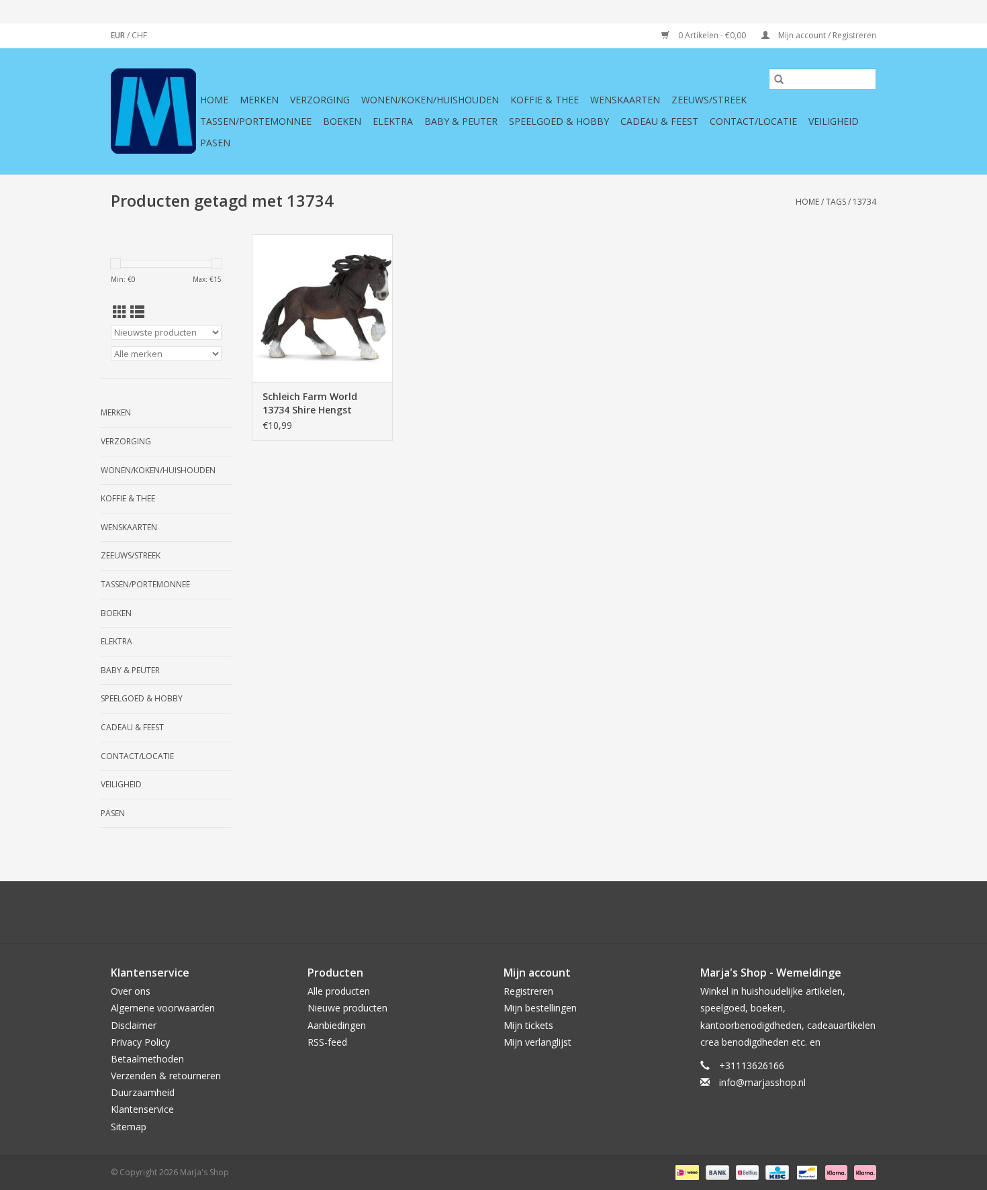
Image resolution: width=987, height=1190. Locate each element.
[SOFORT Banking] (834, 1171)
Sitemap (128, 1126)
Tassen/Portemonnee (256, 121)
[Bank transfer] (716, 1171)
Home (214, 99)
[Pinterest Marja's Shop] (493, 912)
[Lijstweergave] (137, 312)
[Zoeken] (779, 79)
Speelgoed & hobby (559, 121)
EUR (119, 35)
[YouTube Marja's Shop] (517, 912)
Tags (836, 201)
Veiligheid (833, 121)
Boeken (342, 121)
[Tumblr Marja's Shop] (542, 912)
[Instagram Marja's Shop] (566, 912)
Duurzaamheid (143, 1092)
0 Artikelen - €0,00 (712, 35)
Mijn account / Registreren (826, 35)
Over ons (130, 991)
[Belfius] (746, 1171)
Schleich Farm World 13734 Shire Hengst (310, 403)
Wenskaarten (625, 99)
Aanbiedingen (337, 1025)
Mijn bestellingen (540, 1007)
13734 (864, 201)
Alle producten (339, 991)
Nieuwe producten (347, 1007)
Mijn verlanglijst (537, 1042)
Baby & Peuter (461, 121)
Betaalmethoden (147, 1058)
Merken (259, 99)
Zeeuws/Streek (709, 99)
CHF (139, 35)
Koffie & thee (544, 99)
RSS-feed (327, 1042)
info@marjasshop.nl (762, 1082)
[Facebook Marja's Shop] (421, 912)
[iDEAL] (685, 1171)
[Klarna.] (862, 1171)
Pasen (215, 142)
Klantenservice (142, 1109)
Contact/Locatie (753, 121)
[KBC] (775, 1171)
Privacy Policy (140, 1042)
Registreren (528, 991)
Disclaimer (133, 1025)
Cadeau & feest (659, 121)
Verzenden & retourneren (166, 1075)
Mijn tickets (528, 1025)
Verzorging (320, 99)
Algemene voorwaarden (163, 1007)
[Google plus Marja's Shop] (469, 912)
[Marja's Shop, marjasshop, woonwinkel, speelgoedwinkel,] (153, 111)
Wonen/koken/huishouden (430, 99)
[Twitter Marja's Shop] (445, 912)
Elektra (393, 121)
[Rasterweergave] (120, 312)
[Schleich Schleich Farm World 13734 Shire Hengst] (322, 308)
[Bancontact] (805, 1171)
